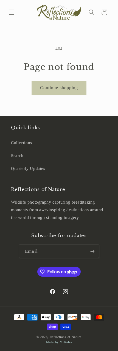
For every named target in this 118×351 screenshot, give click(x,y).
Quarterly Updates (28, 168)
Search (17, 155)
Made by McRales (59, 342)
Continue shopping (59, 87)
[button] (11, 12)
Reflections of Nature (66, 337)
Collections (21, 143)
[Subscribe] (92, 251)
